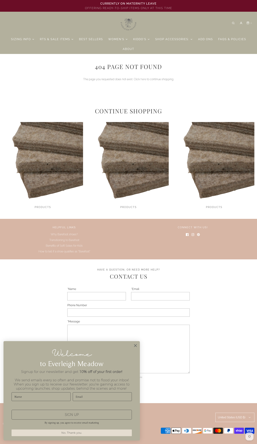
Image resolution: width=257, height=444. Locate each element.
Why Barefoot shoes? (64, 234)
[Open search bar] (233, 23)
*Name (71, 289)
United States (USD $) (232, 417)
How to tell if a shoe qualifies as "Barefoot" (64, 251)
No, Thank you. (71, 432)
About (128, 49)
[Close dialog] (135, 346)
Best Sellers (91, 39)
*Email (135, 289)
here (143, 79)
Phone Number (77, 305)
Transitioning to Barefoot (64, 240)
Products (43, 207)
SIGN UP (72, 415)
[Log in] (241, 23)
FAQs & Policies (232, 39)
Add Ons (205, 39)
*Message (73, 321)
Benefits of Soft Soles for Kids (64, 245)
